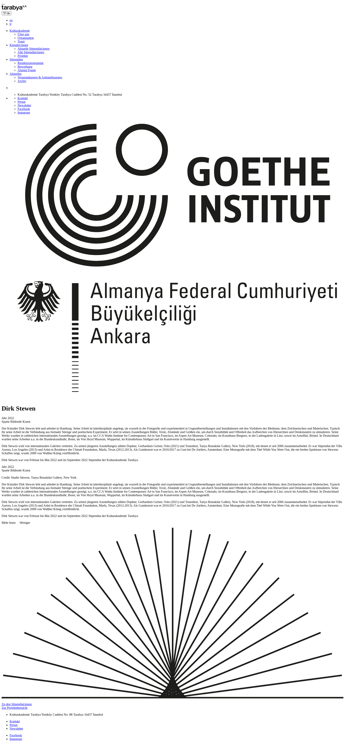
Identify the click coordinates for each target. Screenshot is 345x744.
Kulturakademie (20, 30)
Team (21, 41)
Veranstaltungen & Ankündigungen (40, 77)
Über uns (23, 34)
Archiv (22, 81)
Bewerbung (25, 66)
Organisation (26, 38)
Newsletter (24, 105)
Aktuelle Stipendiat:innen (34, 48)
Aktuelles (16, 73)
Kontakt (23, 98)
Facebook (24, 109)
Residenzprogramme (31, 63)
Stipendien (16, 59)
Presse (22, 101)
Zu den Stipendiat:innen (17, 704)
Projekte (23, 56)
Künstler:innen (19, 45)
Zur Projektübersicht (14, 707)
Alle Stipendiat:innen (31, 52)
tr (10, 24)
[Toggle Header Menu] (3, 4)
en (11, 20)
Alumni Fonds (27, 70)
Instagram (24, 112)
